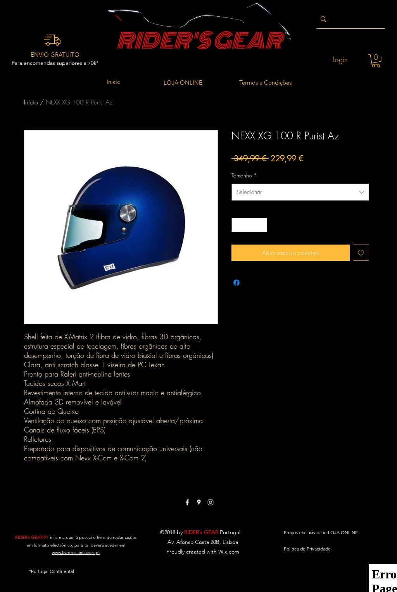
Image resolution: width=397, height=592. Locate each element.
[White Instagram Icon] (210, 502)
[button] (376, 61)
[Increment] (261, 225)
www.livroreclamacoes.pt (76, 552)
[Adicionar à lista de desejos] (361, 253)
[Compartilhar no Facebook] (236, 282)
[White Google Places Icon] (199, 502)
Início (31, 102)
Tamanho (244, 175)
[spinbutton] (249, 225)
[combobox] (300, 192)
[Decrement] (237, 225)
